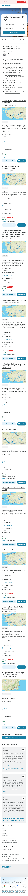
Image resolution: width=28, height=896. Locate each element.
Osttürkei (4, 830)
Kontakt (3, 872)
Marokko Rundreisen (6, 849)
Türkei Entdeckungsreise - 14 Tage (13, 72)
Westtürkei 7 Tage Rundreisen (8, 838)
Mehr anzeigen (6, 765)
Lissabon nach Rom (6, 856)
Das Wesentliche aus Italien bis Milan (10, 854)
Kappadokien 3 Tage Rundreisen (9, 842)
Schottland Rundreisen (7, 851)
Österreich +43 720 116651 (7, 876)
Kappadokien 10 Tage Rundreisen (9, 840)
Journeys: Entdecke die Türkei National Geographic (14, 88)
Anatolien (4, 833)
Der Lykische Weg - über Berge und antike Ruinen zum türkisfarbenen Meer (14, 92)
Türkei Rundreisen (5, 8)
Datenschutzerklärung (19, 891)
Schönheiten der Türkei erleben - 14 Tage (14, 82)
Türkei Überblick (6, 39)
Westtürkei (4, 828)
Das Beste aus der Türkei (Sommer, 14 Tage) (14, 64)
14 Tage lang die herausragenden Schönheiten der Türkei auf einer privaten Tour (14, 76)
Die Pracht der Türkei (10, 85)
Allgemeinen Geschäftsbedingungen (8, 891)
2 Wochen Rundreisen (13, 8)
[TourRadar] (6, 5)
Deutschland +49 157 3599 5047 (8, 874)
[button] (14, 157)
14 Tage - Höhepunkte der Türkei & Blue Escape (14, 60)
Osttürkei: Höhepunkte (10, 80)
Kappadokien (5, 835)
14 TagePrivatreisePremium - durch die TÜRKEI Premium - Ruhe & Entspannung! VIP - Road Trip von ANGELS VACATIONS (15, 69)
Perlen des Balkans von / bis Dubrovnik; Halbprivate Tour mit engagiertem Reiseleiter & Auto (14, 859)
